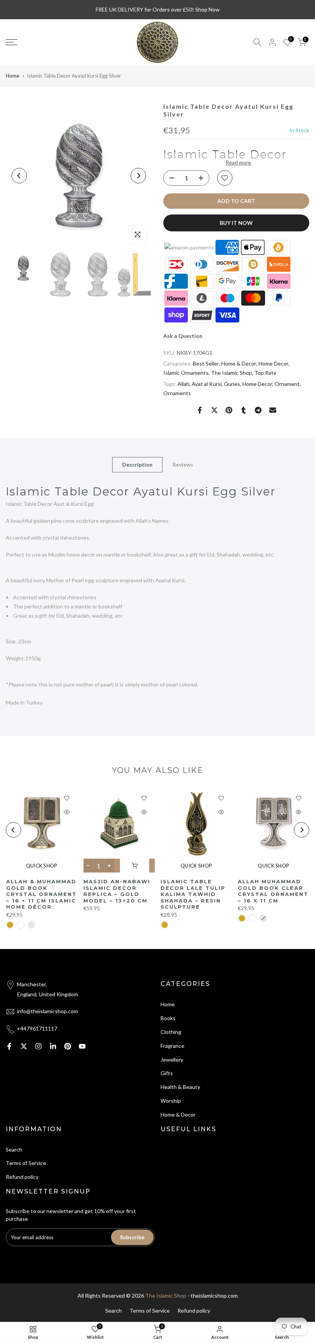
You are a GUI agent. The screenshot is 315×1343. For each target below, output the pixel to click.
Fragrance (172, 1045)
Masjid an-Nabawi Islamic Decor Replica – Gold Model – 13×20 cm (116, 891)
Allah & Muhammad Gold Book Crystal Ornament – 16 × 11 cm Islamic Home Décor (41, 894)
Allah (183, 384)
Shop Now (207, 9)
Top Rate (265, 372)
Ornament (287, 384)
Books (168, 1018)
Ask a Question (182, 335)
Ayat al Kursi (207, 384)
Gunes (232, 384)
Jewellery (172, 1059)
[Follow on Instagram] (38, 1046)
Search (14, 1149)
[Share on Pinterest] (228, 410)
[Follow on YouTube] (82, 1046)
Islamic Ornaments (186, 372)
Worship (171, 1100)
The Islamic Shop (231, 372)
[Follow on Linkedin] (53, 1046)
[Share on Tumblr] (243, 410)
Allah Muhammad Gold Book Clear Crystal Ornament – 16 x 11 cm (273, 891)
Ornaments (177, 393)
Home (12, 76)
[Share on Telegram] (258, 410)
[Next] (138, 175)
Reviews (182, 464)
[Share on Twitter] (214, 410)
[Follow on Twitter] (23, 1046)
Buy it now (236, 222)
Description (137, 464)
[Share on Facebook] (199, 410)
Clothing (171, 1032)
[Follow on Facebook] (9, 1046)
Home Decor (273, 363)
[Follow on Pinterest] (67, 1046)
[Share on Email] (272, 410)
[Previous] (19, 175)
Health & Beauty (180, 1087)
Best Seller (206, 363)
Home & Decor (238, 363)
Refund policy (22, 1176)
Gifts (167, 1073)
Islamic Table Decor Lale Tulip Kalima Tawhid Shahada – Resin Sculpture (193, 894)
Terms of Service (26, 1163)
